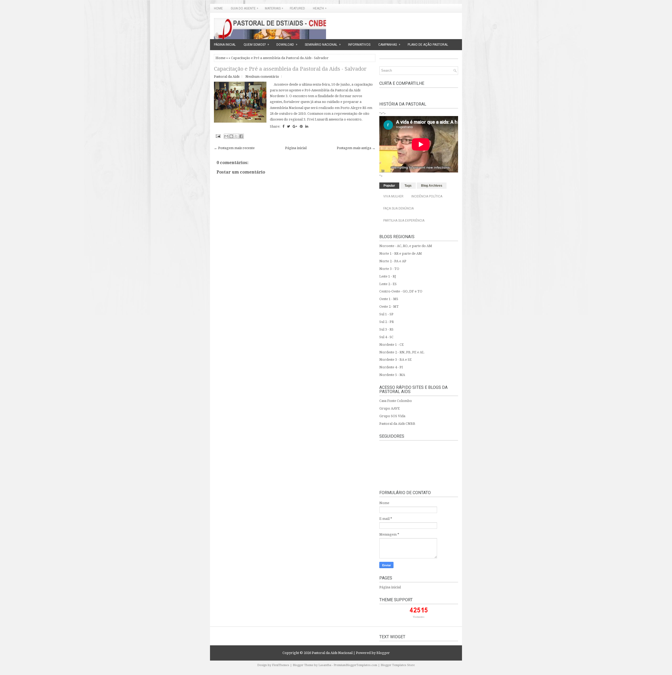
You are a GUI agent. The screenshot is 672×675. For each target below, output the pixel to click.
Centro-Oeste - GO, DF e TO (400, 291)
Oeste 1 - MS (388, 299)
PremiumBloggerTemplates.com (355, 665)
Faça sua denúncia (398, 208)
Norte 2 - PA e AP (392, 261)
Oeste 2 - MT (389, 306)
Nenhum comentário (262, 77)
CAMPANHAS (389, 44)
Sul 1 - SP (386, 314)
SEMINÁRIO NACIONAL (323, 44)
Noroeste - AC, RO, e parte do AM (405, 246)
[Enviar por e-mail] (226, 136)
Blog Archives (431, 185)
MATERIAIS (274, 8)
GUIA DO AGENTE (244, 8)
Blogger (383, 653)
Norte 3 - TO (389, 269)
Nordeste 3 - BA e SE (395, 360)
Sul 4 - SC (386, 337)
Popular (389, 185)
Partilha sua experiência (403, 220)
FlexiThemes (280, 665)
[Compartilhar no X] (236, 136)
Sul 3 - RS (386, 329)
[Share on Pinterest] (301, 126)
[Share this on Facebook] (283, 126)
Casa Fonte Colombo (395, 401)
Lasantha (324, 665)
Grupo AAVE (389, 408)
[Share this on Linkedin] (306, 126)
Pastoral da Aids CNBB (397, 424)
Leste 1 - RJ (387, 276)
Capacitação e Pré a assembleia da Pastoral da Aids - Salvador (290, 69)
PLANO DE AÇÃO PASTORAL (428, 44)
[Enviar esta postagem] (217, 136)
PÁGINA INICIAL (225, 44)
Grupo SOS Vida (392, 416)
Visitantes (418, 617)
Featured (297, 8)
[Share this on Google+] (294, 126)
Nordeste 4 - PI (391, 367)
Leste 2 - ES (388, 284)
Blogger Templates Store (398, 665)
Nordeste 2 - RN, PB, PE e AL (401, 352)
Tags (408, 185)
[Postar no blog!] (231, 136)
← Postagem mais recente (234, 148)
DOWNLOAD (286, 44)
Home (218, 8)
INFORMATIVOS (359, 44)
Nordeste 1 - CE (391, 345)
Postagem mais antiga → (356, 148)
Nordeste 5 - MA (392, 375)
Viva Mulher (393, 196)
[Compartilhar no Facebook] (241, 136)
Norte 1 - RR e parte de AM (400, 253)
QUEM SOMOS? (256, 44)
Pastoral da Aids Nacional (332, 653)
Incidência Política (426, 196)
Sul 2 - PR (386, 322)
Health (320, 8)
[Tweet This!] (288, 126)
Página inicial (296, 148)
